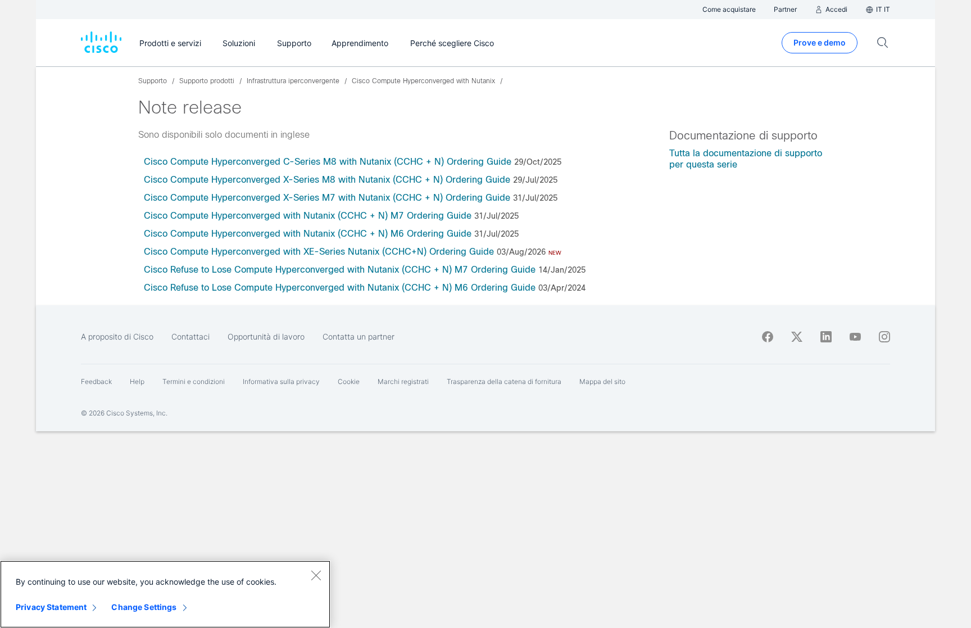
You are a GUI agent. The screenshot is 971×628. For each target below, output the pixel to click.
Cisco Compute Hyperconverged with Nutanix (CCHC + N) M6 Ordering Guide (307, 233)
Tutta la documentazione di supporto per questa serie (745, 158)
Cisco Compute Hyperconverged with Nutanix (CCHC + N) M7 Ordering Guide (307, 215)
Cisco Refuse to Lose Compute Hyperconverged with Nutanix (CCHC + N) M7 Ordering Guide (340, 269)
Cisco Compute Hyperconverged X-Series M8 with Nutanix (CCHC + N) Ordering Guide (327, 179)
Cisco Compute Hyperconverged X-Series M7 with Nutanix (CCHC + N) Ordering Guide (327, 197)
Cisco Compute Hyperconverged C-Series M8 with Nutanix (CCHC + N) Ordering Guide (327, 161)
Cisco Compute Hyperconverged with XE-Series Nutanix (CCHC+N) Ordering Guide (319, 251)
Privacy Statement (51, 607)
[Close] (315, 575)
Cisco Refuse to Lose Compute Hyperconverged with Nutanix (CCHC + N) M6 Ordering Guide (340, 287)
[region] (165, 594)
